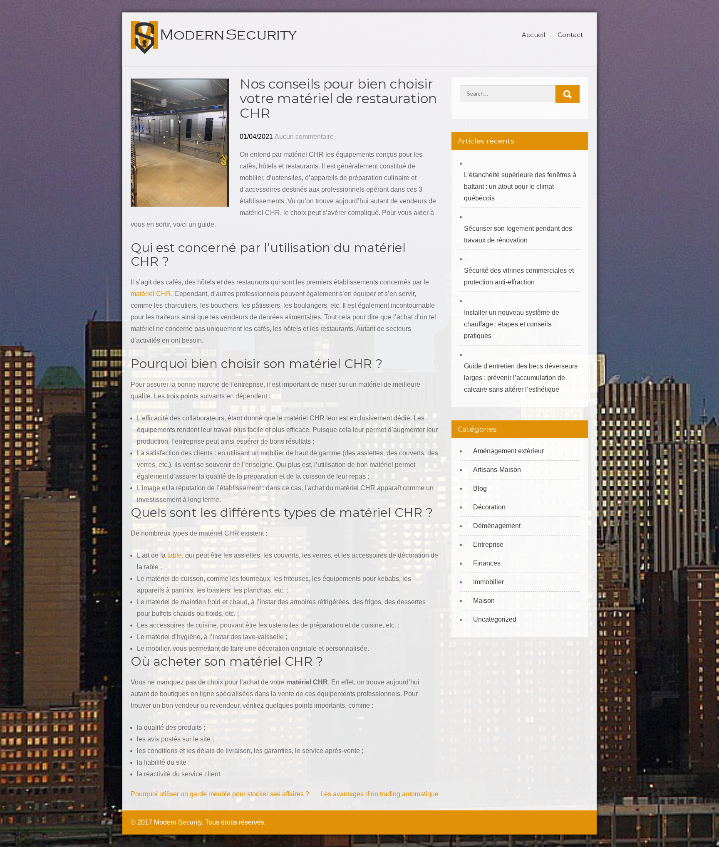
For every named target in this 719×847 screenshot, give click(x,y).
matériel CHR (151, 293)
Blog (480, 488)
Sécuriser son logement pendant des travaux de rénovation (518, 234)
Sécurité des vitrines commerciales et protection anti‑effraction (519, 276)
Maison (484, 600)
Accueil (533, 35)
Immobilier (488, 581)
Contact (570, 35)
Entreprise (488, 544)
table (174, 555)
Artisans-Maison (497, 469)
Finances (487, 563)
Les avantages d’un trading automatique (379, 794)
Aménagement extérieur (508, 450)
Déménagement (497, 525)
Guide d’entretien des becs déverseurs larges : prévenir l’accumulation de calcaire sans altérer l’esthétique (521, 378)
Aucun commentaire (304, 136)
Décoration (489, 507)
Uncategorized (494, 619)
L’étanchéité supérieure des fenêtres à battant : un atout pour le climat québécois (520, 186)
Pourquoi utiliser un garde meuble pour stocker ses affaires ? (220, 794)
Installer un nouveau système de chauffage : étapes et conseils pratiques (511, 324)
